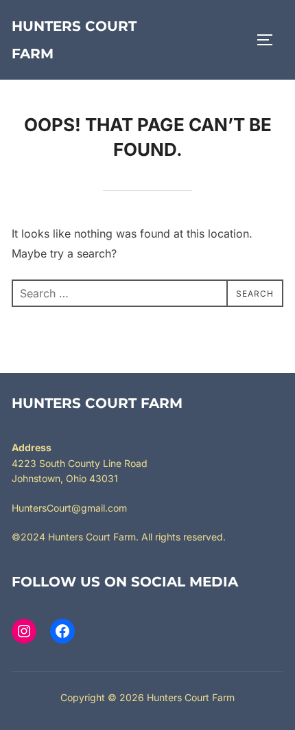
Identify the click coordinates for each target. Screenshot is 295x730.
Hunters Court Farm (74, 40)
